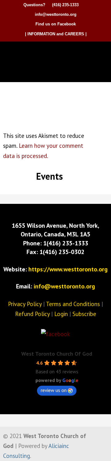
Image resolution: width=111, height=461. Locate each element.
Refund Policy (32, 314)
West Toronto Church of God (57, 52)
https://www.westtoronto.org (68, 269)
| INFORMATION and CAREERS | (56, 34)
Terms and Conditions (73, 304)
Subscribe (84, 314)
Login (61, 314)
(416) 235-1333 (65, 4)
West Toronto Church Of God (56, 353)
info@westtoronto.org (55, 14)
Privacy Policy (25, 304)
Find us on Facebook (55, 24)
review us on (54, 390)
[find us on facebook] (55, 334)
